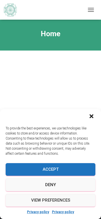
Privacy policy (38, 212)
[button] (92, 116)
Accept (51, 169)
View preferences (50, 200)
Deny (50, 184)
